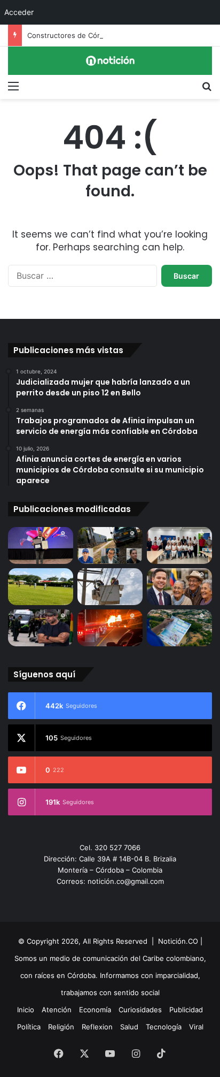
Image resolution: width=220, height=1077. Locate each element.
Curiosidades (140, 1009)
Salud (129, 1026)
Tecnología (164, 1026)
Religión (61, 1026)
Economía (95, 1009)
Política (29, 1026)
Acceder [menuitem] (19, 12)
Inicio (25, 1009)
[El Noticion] (110, 61)
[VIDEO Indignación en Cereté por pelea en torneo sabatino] (40, 586)
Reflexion (97, 1026)
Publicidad (186, 1009)
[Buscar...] (206, 86)
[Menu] (13, 86)
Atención (57, 1009)
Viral (196, 1026)
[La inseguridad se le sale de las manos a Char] (40, 627)
